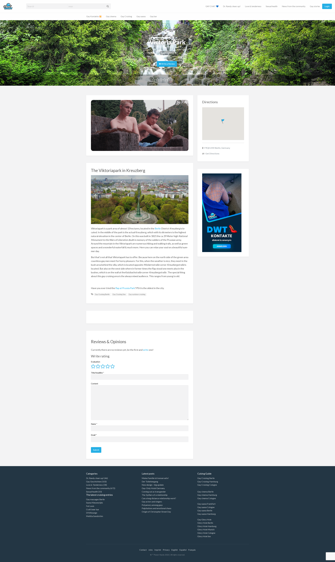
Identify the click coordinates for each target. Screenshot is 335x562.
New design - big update (153, 485)
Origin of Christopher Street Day (156, 511)
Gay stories (315, 6)
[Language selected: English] (324, 559)
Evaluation (95, 362)
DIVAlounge (91, 512)
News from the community (293, 6)
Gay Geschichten (93, 481)
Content (94, 383)
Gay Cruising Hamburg (207, 481)
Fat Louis (90, 506)
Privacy (166, 550)
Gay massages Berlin (95, 499)
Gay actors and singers (152, 501)
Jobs (150, 550)
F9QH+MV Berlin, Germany (217, 148)
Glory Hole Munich (205, 529)
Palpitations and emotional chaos (156, 508)
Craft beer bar (92, 509)
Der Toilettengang (150, 481)
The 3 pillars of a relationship (155, 495)
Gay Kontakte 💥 (94, 16)
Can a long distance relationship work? (159, 498)
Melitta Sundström (94, 516)
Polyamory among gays (152, 505)
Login (327, 6)
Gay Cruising (126, 16)
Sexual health (271, 6)
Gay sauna (141, 16)
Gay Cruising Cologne (207, 485)
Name (94, 424)
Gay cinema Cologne (206, 498)
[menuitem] (212, 6)
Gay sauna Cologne (205, 507)
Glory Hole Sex (204, 536)
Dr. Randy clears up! (232, 6)
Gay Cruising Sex (119, 294)
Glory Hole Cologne (206, 533)
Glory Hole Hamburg (206, 526)
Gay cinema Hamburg (207, 495)
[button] (223, 121)
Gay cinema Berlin (205, 491)
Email (94, 435)
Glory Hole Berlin (205, 523)
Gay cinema (111, 16)
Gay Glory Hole (204, 519)
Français (192, 550)
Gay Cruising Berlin (102, 294)
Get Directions (212, 153)
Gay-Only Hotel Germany (153, 488)
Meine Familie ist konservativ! (155, 478)
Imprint (157, 550)
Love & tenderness (253, 6)
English (174, 550)
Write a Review (168, 64)
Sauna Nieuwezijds (94, 502)
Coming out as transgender (154, 491)
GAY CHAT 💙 (212, 6)
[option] (323, 560)
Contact (143, 550)
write (145, 349)
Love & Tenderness (94, 485)
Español (182, 550)
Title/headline (97, 373)
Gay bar (153, 16)
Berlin (158, 228)
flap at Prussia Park (125, 288)
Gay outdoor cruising (137, 294)
